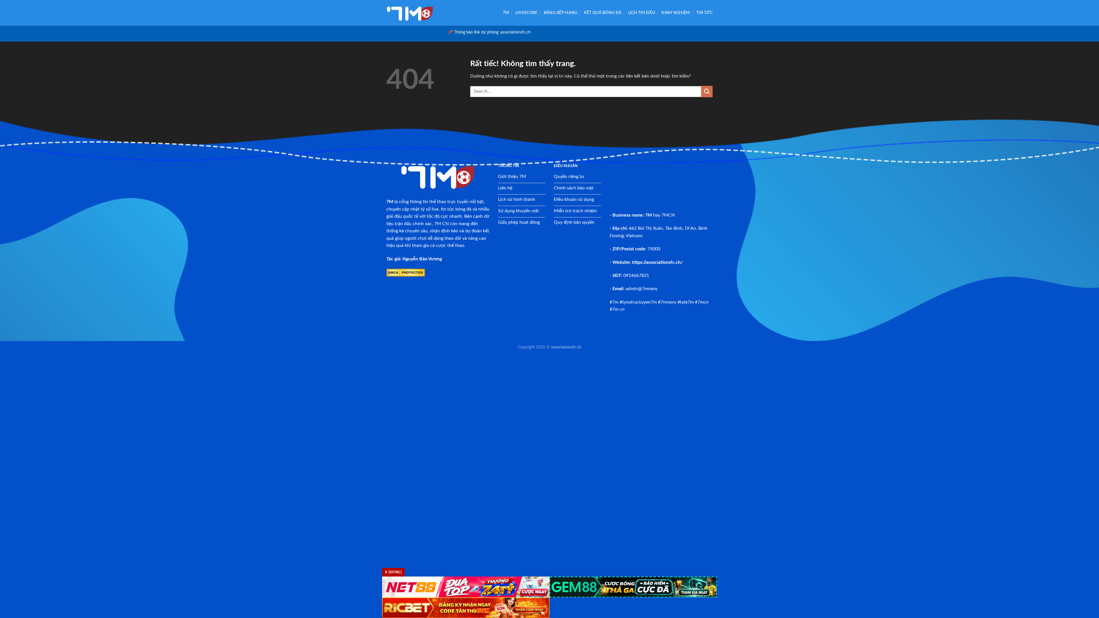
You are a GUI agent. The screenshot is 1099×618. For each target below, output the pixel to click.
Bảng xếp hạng (561, 13)
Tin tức (704, 13)
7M (506, 13)
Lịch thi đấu (641, 13)
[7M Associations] (415, 13)
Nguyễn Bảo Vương (422, 259)
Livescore (526, 13)
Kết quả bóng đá (603, 13)
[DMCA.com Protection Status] (405, 272)
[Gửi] (707, 91)
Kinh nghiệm (675, 13)
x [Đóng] (393, 572)
